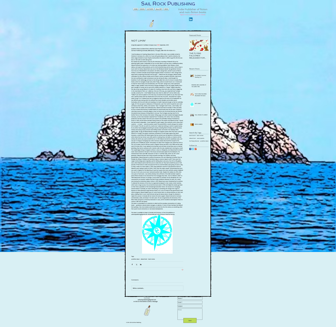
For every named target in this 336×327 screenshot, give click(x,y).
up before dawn (135, 259)
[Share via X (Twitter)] (136, 264)
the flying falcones (194, 141)
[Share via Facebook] (132, 264)
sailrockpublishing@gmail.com (147, 300)
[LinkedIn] (190, 19)
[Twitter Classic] (193, 149)
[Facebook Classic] (190, 149)
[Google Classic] (196, 149)
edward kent (144, 259)
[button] (142, 9)
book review (151, 259)
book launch (192, 135)
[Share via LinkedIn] (141, 264)
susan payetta (200, 138)
